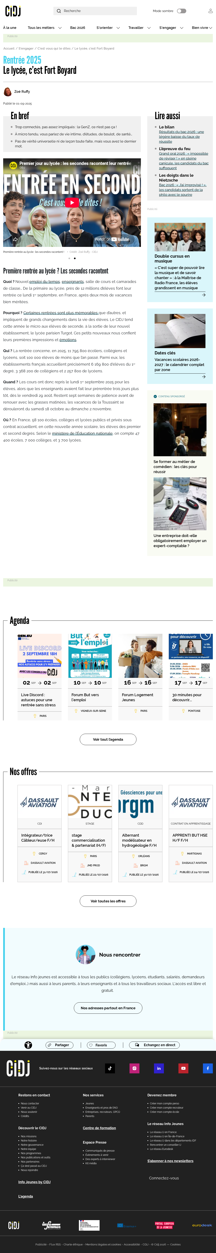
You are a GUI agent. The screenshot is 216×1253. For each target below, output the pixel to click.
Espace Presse (95, 1142)
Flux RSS (55, 1244)
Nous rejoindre (29, 1170)
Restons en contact (34, 1095)
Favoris (101, 1045)
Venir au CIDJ (28, 1107)
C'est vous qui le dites (54, 48)
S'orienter (105, 28)
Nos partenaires (30, 1161)
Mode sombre (163, 11)
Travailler (135, 28)
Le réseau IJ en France (163, 1132)
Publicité (41, 1244)
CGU (145, 1244)
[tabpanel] (72, 206)
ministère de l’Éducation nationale (82, 433)
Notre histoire (29, 1140)
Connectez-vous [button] (164, 1178)
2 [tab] (75, 258)
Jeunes (89, 1103)
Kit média (91, 1163)
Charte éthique (73, 1244)
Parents (89, 1116)
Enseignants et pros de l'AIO (101, 1107)
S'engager (167, 28)
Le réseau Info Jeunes (165, 1124)
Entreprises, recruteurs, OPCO (102, 1111)
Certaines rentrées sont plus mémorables (61, 313)
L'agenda (25, 1196)
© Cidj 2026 (158, 1244)
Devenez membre (162, 1095)
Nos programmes (31, 1153)
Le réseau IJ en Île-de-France (167, 1136)
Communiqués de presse (100, 1150)
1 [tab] (69, 258)
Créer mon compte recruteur (166, 1107)
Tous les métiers (41, 28)
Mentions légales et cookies (103, 1244)
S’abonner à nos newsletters (170, 1161)
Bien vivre (200, 28)
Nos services (93, 1095)
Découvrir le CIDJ (32, 1128)
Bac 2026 (77, 28)
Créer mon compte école (164, 1111)
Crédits (25, 1116)
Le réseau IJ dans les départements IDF (173, 1140)
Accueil (9, 48)
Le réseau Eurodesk (161, 1149)
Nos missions (28, 1136)
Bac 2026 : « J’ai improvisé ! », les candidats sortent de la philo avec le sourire (183, 190)
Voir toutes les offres (108, 901)
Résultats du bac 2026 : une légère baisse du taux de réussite (181, 137)
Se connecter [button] (210, 11)
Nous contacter (30, 1103)
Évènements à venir (96, 1154)
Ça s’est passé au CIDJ (34, 1165)
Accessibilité (132, 1244)
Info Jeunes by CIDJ (34, 1182)
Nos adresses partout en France (108, 1008)
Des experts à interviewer (100, 1159)
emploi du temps (44, 281)
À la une (9, 28)
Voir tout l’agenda (108, 739)
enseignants (73, 281)
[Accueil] (20, 10)
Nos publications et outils (35, 1157)
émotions (67, 340)
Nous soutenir (29, 1111)
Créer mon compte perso (164, 1103)
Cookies (175, 1244)
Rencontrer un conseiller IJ (165, 1144)
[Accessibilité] (28, 1045)
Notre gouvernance (32, 1144)
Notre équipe (28, 1149)
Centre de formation (99, 1128)
